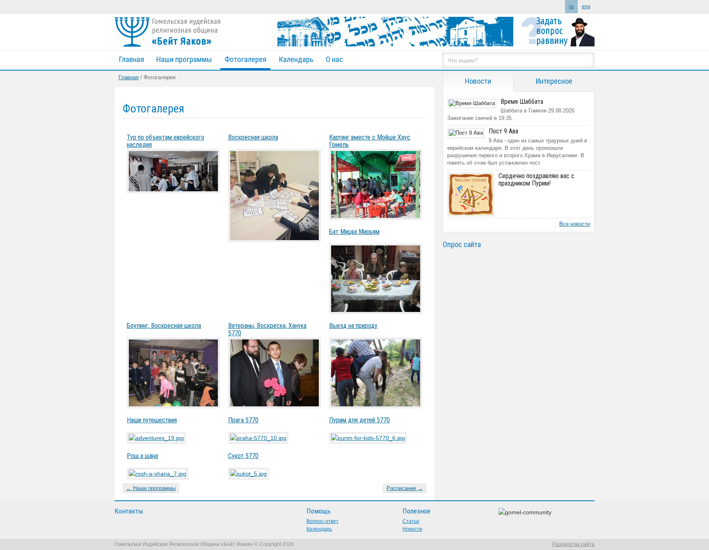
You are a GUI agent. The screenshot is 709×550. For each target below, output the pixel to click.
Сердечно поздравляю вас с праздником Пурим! (536, 179)
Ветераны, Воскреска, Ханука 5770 (267, 329)
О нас (334, 59)
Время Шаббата (522, 101)
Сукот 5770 (243, 456)
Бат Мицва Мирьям (354, 232)
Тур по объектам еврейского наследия (165, 141)
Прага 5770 (243, 420)
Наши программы (184, 59)
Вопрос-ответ (322, 521)
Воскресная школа (253, 137)
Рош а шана (142, 456)
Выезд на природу (353, 326)
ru (571, 6)
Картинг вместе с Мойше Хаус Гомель (369, 141)
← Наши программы (151, 488)
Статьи (411, 521)
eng (586, 6)
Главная (131, 59)
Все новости (574, 224)
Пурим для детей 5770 (359, 420)
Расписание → (405, 488)
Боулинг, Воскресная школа (164, 326)
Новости (412, 529)
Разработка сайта (573, 544)
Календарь (296, 59)
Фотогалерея (245, 59)
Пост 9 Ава (503, 131)
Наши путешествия (152, 420)
